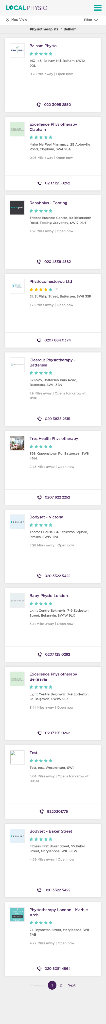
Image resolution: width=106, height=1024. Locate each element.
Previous (37, 985)
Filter (88, 19)
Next (72, 985)
